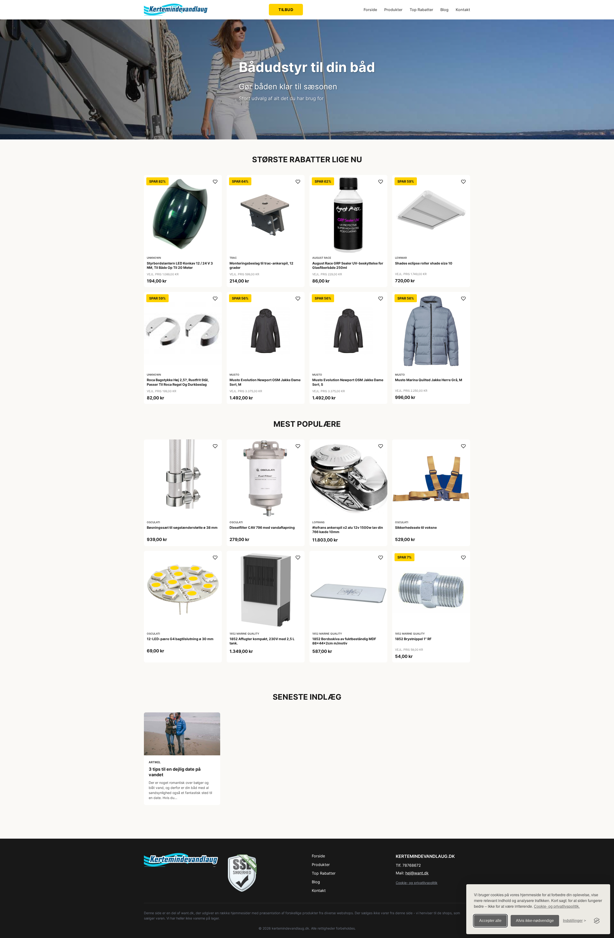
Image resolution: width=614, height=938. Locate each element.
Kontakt (463, 9)
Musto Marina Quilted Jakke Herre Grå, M (428, 380)
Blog (444, 9)
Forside (370, 9)
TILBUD (285, 9)
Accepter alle (490, 921)
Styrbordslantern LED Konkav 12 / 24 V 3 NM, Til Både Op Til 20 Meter (180, 265)
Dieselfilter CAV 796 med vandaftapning (262, 527)
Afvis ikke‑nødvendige (535, 921)
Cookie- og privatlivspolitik (416, 883)
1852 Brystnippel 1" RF (413, 639)
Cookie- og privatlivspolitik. (557, 906)
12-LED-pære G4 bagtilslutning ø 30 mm (180, 639)
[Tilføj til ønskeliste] (215, 181)
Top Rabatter (421, 9)
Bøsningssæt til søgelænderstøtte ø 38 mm (182, 527)
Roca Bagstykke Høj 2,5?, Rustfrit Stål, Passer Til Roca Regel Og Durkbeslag (178, 382)
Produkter (393, 9)
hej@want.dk (417, 873)
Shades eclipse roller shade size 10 (423, 263)
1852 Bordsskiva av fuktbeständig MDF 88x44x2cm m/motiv (344, 641)
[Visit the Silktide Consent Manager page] (596, 920)
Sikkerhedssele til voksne (416, 527)
